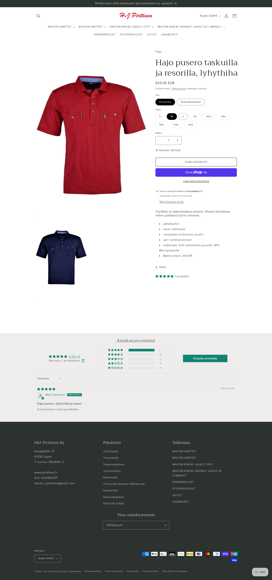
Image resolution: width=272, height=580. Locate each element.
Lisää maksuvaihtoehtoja (196, 181)
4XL (163, 125)
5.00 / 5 (74, 356)
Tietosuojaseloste (113, 464)
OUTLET (177, 495)
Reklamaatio (110, 477)
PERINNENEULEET (183, 482)
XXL (210, 117)
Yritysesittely (110, 457)
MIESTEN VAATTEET (184, 457)
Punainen (165, 101)
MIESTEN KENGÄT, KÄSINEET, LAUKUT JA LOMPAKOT (196, 473)
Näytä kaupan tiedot (171, 201)
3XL (225, 117)
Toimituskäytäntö (150, 571)
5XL (178, 125)
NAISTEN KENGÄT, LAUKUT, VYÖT (192, 464)
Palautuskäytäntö (113, 497)
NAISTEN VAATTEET (184, 451)
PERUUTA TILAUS (113, 503)
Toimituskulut (179, 88)
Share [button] (162, 267)
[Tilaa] (165, 525)
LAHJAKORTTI (180, 501)
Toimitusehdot (111, 471)
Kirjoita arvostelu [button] (205, 358)
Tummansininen (191, 101)
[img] (46, 389)
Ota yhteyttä (110, 451)
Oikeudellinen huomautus (174, 571)
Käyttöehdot (110, 490)
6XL (192, 125)
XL (197, 117)
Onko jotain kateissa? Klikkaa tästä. (124, 484)
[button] (38, 16)
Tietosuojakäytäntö (114, 571)
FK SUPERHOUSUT (183, 488)
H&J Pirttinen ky (51, 571)
